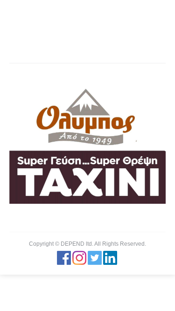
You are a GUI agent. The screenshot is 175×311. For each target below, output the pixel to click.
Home (36, 44)
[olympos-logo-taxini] (87, 145)
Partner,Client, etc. (77, 44)
